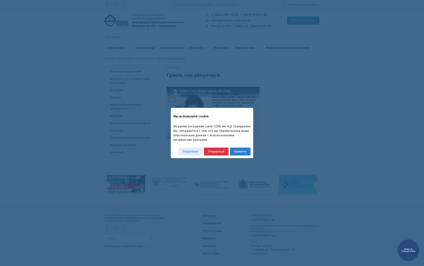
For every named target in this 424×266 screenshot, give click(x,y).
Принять (240, 151)
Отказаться (216, 151)
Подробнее (190, 151)
